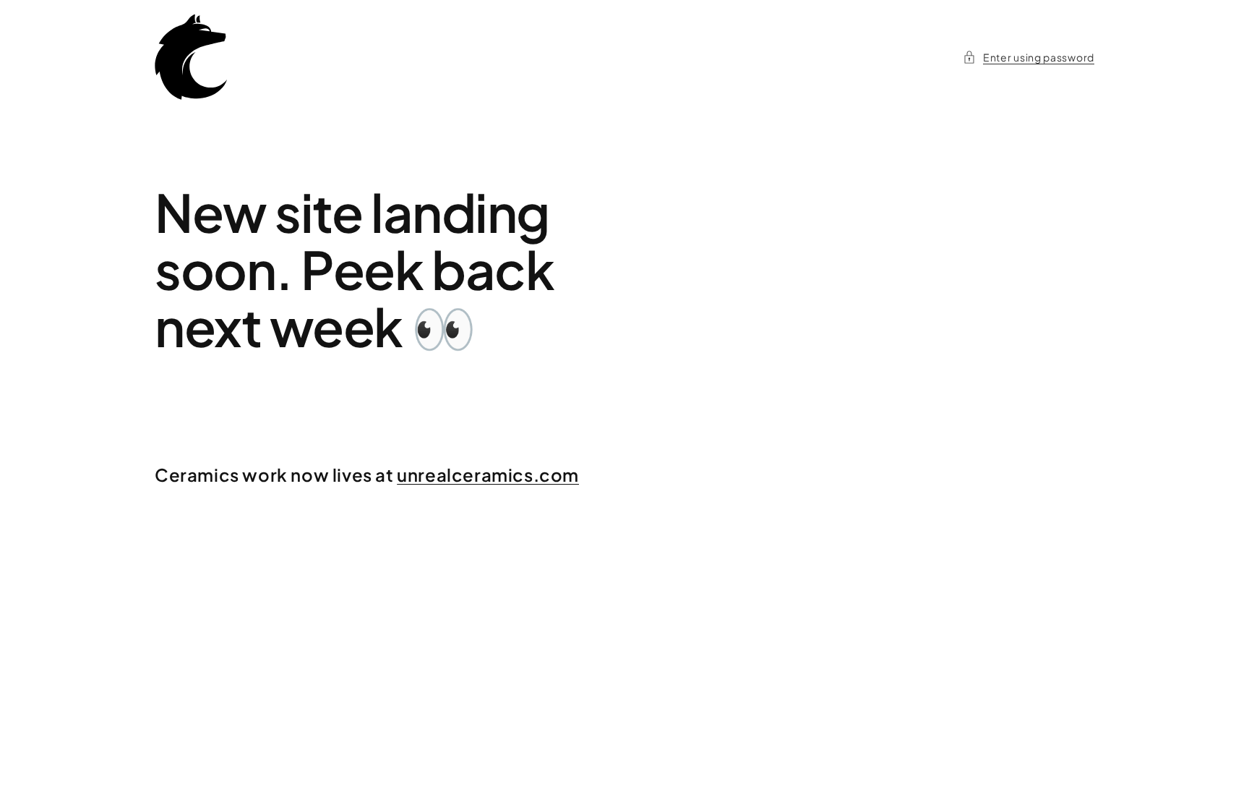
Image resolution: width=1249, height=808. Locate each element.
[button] (1028, 57)
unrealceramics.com (488, 474)
